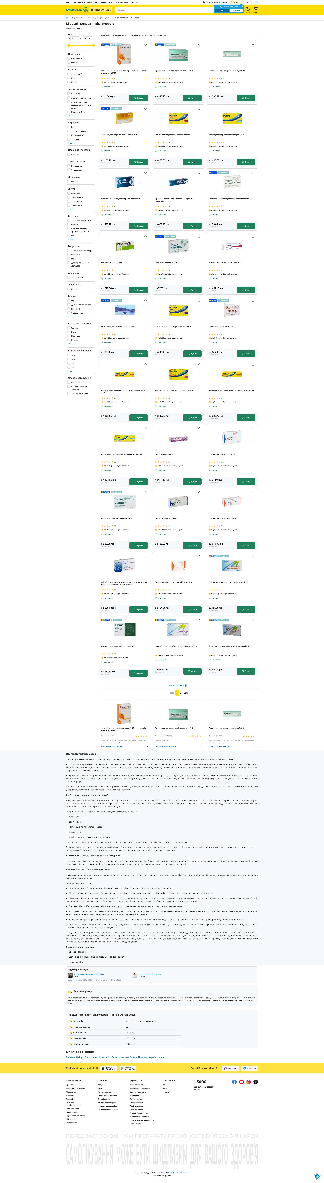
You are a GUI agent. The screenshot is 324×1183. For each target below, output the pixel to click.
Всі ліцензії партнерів (75, 1088)
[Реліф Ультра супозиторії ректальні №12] (178, 310)
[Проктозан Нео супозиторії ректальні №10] (178, 54)
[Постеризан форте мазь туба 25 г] (232, 502)
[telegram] (249, 1068)
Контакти (70, 1095)
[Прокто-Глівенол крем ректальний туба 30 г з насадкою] (178, 182)
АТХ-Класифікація (137, 1085)
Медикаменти (77, 18)
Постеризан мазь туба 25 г (166, 518)
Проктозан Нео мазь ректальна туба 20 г (227, 71)
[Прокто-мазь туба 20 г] (178, 438)
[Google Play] (128, 1068)
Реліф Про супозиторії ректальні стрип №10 (174, 390)
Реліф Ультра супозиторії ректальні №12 (173, 326)
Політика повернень (138, 1106)
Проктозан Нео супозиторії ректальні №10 (174, 71)
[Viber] (230, 1068)
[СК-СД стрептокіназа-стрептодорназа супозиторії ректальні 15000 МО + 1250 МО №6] (125, 566)
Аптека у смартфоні (107, 1102)
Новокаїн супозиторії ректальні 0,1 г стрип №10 (176, 646)
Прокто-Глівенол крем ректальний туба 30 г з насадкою (175, 200)
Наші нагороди (72, 1108)
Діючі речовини (121, 2)
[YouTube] (241, 1102)
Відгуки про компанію (75, 1116)
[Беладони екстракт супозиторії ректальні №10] (232, 182)
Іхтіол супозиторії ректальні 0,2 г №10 (118, 326)
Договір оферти (105, 1099)
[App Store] (108, 1068)
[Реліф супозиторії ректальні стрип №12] (232, 118)
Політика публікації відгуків (142, 1120)
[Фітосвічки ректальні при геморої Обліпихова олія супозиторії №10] (125, 54)
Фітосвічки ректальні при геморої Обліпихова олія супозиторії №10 (123, 72)
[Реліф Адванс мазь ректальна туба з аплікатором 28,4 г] (125, 374)
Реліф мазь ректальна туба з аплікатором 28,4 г (122, 454)
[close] (242, 6)
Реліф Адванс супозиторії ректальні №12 (173, 135)
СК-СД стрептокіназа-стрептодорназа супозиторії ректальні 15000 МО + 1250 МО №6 (124, 583)
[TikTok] (255, 1102)
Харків (152, 1057)
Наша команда (72, 1112)
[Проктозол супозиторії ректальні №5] (125, 630)
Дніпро (80, 1057)
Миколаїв (123, 1057)
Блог (100, 1088)
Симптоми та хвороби (107, 1095)
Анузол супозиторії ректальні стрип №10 (119, 135)
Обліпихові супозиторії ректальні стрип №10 (228, 582)
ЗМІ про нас (71, 1119)
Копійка (165, 1085)
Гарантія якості (136, 1110)
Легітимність (135, 1124)
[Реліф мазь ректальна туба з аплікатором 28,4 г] (125, 438)
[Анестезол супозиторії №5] (178, 246)
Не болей (166, 1092)
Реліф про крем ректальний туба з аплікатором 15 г (231, 390)
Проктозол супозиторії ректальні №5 (118, 646)
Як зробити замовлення (108, 1110)
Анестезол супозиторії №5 (167, 262)
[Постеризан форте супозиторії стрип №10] (178, 566)
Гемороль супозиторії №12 (113, 262)
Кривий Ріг (104, 1057)
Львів (114, 1057)
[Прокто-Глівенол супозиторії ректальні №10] (125, 182)
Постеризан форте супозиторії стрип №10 (173, 582)
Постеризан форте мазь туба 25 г (223, 518)
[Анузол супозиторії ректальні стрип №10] (125, 118)
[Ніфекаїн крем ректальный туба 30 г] (232, 246)
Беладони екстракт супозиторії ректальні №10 (229, 199)
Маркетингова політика (140, 1117)
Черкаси (161, 1057)
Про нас (69, 1085)
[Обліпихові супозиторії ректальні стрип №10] (232, 566)
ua (247, 2)
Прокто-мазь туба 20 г (165, 454)
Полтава (143, 1057)
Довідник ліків (106, 2)
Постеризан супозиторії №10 (222, 454)
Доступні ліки (79, 2)
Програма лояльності (107, 1092)
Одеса (133, 1057)
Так (221, 11)
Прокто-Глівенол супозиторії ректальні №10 (121, 199)
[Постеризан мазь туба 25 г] (178, 502)
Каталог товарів (103, 10)
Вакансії (69, 1099)
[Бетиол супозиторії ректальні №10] (125, 502)
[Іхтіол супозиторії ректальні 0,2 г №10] (125, 310)
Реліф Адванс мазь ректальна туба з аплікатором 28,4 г (123, 391)
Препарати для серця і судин (98, 18)
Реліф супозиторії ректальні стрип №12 (226, 135)
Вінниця (70, 1057)
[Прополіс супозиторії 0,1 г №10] (232, 310)
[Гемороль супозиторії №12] (125, 246)
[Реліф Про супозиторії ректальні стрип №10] (178, 374)
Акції (68, 2)
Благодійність (72, 1123)
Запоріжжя (91, 1057)
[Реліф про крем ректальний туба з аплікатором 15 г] (232, 374)
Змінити (236, 11)
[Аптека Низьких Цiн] (77, 10)
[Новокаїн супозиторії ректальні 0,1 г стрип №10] (178, 630)
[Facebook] (234, 1102)
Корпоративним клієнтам (109, 1106)
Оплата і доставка (138, 1092)
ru (250, 2)
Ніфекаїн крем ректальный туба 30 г (225, 262)
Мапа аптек (92, 2)
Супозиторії (76, 74)
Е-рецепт (134, 2)
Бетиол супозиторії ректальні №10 (116, 518)
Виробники (134, 1095)
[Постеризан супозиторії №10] (232, 438)
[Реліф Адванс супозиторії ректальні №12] (178, 118)
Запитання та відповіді (140, 1088)
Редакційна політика (139, 1113)
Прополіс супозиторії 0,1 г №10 (222, 326)
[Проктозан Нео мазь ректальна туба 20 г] (232, 54)
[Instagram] (248, 1102)
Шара (164, 1088)
